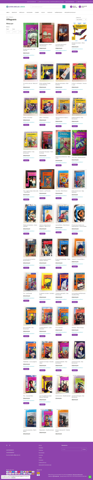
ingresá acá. (69, 474)
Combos (37, 12)
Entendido (13, 477)
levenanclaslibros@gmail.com (13, 455)
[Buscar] (63, 6)
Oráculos (21, 12)
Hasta (13, 29)
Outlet (43, 12)
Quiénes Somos (58, 12)
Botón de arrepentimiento (78, 474)
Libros (7, 12)
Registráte (75, 7)
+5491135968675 (10, 452)
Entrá (74, 6)
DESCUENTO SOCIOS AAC (70, 12)
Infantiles (14, 12)
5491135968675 (10, 450)
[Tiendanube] (53, 476)
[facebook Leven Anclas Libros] (9, 445)
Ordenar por (78, 17)
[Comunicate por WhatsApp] (90, 477)
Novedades (29, 12)
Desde (7, 29)
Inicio (7, 17)
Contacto (49, 12)
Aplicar (20, 31)
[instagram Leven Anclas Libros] (6, 445)
